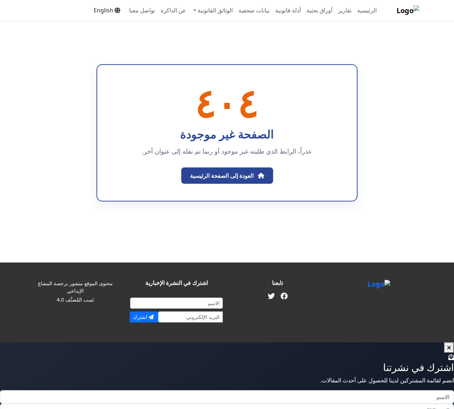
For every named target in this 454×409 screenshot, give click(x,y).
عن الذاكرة (173, 10)
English (104, 10)
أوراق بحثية (319, 10)
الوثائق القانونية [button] (214, 10)
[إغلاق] (449, 347)
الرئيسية (367, 10)
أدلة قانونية (288, 10)
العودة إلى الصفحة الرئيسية (222, 175)
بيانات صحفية (254, 10)
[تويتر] (271, 296)
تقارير (344, 10)
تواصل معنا (142, 10)
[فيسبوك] (284, 296)
